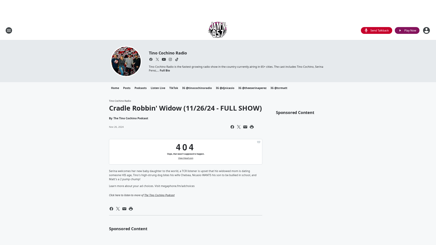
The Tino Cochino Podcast (159, 195)
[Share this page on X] (238, 127)
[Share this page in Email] (245, 127)
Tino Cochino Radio (168, 53)
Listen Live (158, 88)
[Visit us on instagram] (170, 59)
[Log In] (427, 30)
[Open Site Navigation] (8, 30)
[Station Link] (218, 30)
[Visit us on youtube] (164, 59)
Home (115, 88)
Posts (126, 88)
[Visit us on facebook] (151, 59)
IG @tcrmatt (279, 88)
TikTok (173, 88)
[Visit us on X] (157, 59)
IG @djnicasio (225, 88)
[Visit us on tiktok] (177, 59)
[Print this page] (251, 127)
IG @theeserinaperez (252, 88)
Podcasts (141, 88)
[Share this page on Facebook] (232, 127)
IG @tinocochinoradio (197, 88)
